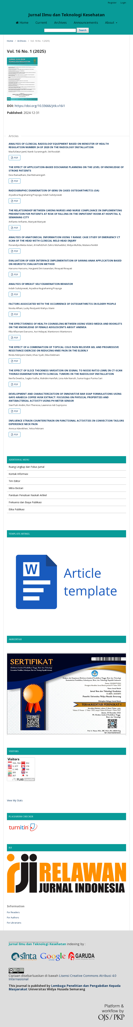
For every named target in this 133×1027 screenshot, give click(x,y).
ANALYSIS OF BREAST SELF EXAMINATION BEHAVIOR (41, 284)
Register (112, 2)
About (110, 22)
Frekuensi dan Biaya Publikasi (25, 502)
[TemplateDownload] (66, 623)
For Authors (13, 917)
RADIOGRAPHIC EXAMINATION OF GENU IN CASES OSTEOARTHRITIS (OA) (54, 190)
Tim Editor (14, 481)
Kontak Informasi (18, 474)
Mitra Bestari (16, 488)
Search (82, 30)
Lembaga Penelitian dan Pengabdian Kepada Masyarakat (65, 987)
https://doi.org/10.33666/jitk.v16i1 (40, 106)
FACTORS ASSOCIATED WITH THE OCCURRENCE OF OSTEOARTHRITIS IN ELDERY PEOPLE (62, 303)
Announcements (86, 22)
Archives (60, 22)
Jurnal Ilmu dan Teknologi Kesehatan (66, 14)
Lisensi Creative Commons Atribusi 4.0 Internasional (62, 977)
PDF (16, 157)
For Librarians (14, 922)
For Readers (13, 912)
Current (41, 22)
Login (123, 2)
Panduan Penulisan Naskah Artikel (28, 495)
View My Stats (15, 800)
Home (23, 22)
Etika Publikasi (16, 509)
